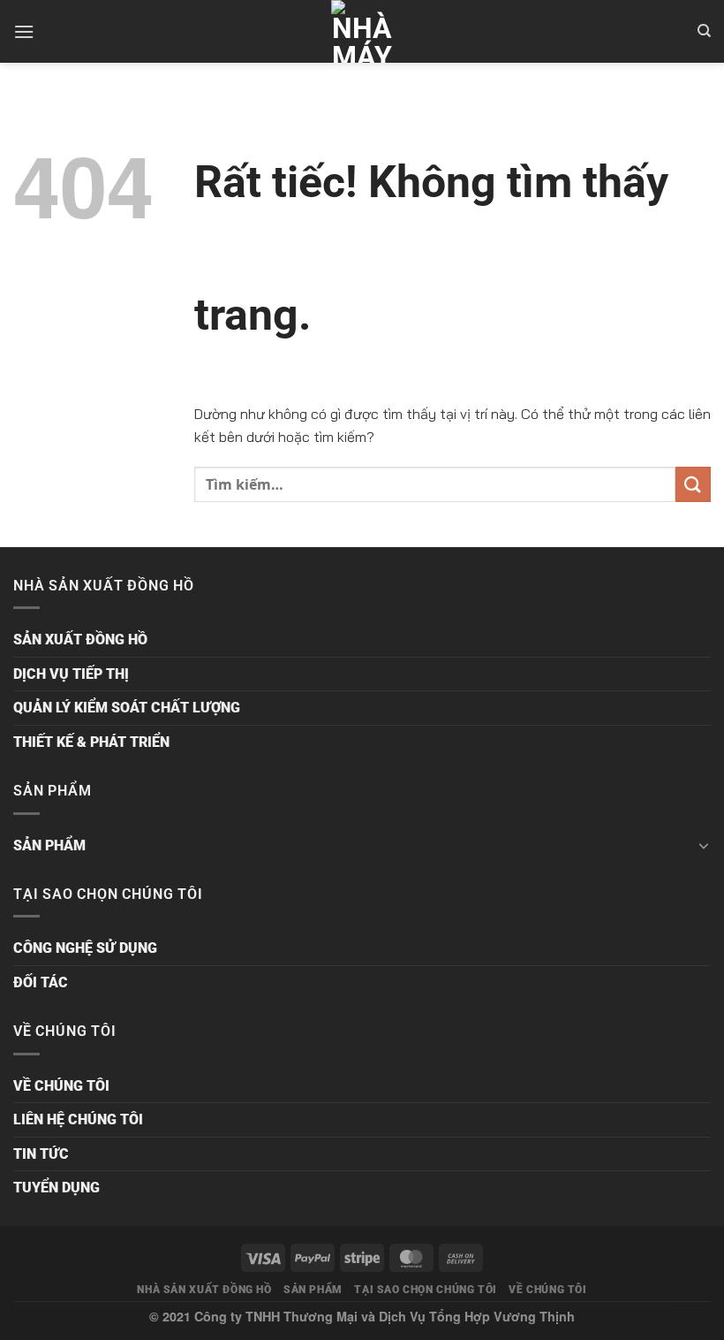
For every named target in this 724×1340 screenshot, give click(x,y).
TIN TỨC (41, 1154)
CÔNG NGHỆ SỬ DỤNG (85, 948)
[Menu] (23, 31)
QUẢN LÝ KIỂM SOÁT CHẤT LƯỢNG (126, 707)
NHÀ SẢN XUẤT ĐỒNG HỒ (204, 1289)
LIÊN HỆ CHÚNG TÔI (78, 1119)
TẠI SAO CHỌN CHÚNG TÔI (425, 1289)
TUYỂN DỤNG (56, 1187)
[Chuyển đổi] (704, 845)
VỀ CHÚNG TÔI (61, 1085)
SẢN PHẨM (49, 845)
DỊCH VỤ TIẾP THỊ (71, 674)
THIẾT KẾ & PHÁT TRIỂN (91, 742)
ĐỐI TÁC (40, 982)
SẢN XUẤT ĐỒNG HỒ (80, 639)
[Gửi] (693, 484)
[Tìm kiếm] (704, 31)
